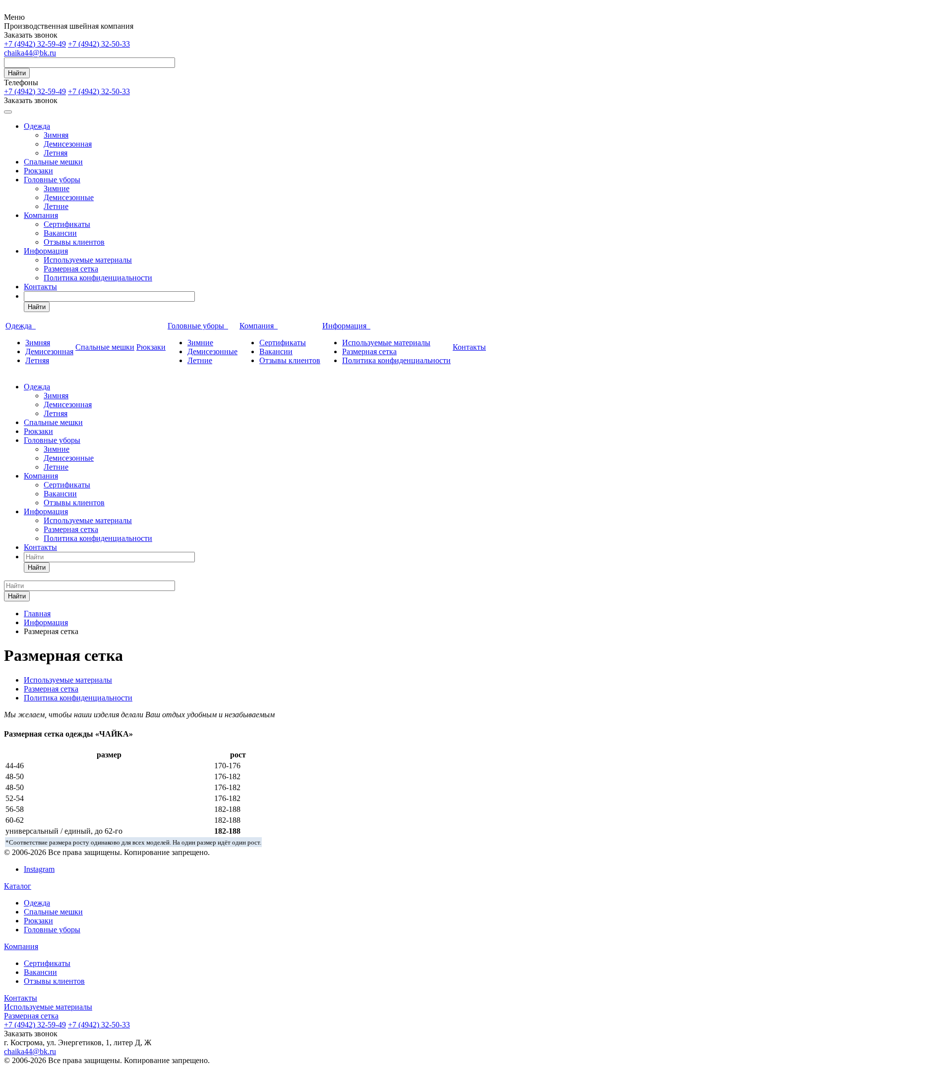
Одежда (37, 126)
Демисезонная (68, 144)
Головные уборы (52, 179)
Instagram (39, 869)
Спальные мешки (53, 162)
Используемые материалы (88, 260)
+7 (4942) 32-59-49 (35, 44)
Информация (46, 251)
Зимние (56, 188)
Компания (41, 215)
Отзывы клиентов (74, 242)
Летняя (55, 153)
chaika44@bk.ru (30, 53)
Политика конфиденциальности (98, 277)
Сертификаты (67, 224)
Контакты (40, 286)
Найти (17, 73)
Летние (56, 206)
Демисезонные (69, 197)
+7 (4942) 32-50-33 (99, 44)
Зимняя (56, 135)
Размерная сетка (71, 269)
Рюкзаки (38, 170)
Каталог (17, 886)
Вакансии (60, 233)
